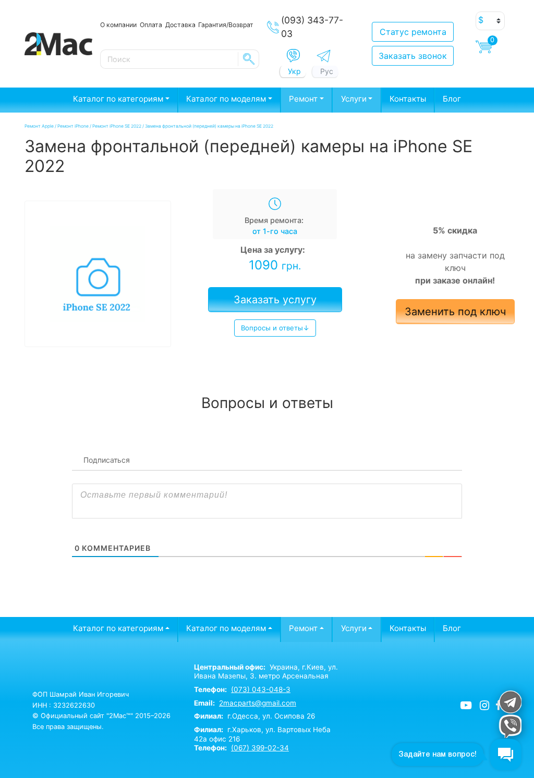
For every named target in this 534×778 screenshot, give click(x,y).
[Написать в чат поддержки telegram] (509, 701)
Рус (326, 71)
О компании (118, 25)
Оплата (151, 25)
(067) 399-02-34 (260, 748)
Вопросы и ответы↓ (275, 328)
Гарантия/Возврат (225, 25)
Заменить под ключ (455, 311)
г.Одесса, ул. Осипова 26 (254, 716)
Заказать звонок (413, 56)
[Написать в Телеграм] (324, 56)
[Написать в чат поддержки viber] (509, 726)
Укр (294, 71)
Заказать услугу (275, 299)
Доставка (180, 25)
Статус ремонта (413, 32)
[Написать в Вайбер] (293, 56)
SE (248, 59)
